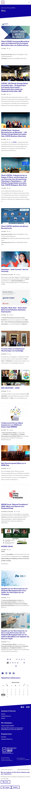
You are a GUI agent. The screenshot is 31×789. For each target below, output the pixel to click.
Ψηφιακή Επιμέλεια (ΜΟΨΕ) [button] (7, 725)
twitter (25, 707)
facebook (21, 707)
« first (8, 659)
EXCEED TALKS (7, 546)
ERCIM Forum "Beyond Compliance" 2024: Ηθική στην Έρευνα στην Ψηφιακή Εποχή (14, 506)
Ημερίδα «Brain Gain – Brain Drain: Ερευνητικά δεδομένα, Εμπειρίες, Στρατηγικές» (14, 310)
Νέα (3, 10)
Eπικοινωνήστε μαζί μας (5, 757)
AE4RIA (15, 142)
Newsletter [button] (3, 737)
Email (2, 673)
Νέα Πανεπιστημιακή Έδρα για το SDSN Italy (13, 464)
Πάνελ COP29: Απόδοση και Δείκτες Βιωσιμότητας (14, 227)
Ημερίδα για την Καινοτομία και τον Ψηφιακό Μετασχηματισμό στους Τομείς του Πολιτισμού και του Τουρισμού (14, 591)
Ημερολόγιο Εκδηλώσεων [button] (7, 739)
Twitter (10, 673)
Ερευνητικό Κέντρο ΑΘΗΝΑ (8, 8)
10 (12, 662)
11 (15, 662)
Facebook (6, 673)
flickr (27, 707)
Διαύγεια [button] (3, 718)
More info (5, 782)
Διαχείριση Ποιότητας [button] (6, 716)
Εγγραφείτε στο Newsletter (5, 758)
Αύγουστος (15, 682)
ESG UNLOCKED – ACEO (10, 388)
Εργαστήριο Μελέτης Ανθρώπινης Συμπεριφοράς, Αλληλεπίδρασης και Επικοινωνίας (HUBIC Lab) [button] (12, 728)
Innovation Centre (10, 2)
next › (24, 663)
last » (16, 666)
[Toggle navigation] (28, 2)
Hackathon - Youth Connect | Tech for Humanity (14, 270)
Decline (15, 787)
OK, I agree (6, 787)
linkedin (23, 707)
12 (17, 662)
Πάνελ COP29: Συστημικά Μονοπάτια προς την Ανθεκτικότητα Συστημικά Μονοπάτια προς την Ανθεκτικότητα (15, 43)
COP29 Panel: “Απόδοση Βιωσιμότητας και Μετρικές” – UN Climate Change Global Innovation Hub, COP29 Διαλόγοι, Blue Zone (14, 133)
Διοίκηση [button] (3, 714)
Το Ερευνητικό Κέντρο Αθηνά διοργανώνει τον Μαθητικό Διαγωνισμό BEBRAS (12, 425)
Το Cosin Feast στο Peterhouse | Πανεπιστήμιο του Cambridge (13, 350)
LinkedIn (13, 673)
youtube (29, 707)
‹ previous (10, 659)
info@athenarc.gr (22, 758)
